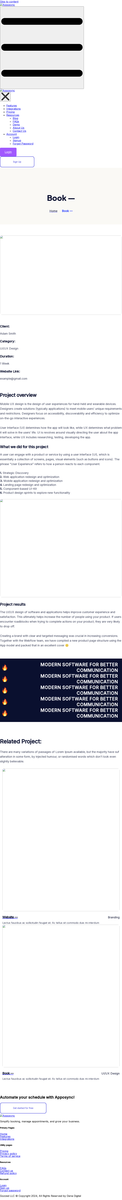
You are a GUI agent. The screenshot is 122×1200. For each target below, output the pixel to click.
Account (11, 134)
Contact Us (19, 131)
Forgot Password (23, 143)
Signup (17, 140)
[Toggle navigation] (42, 47)
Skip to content (9, 1)
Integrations (13, 108)
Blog (15, 118)
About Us (18, 127)
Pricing (10, 111)
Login (16, 137)
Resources (12, 115)
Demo (16, 124)
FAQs (16, 121)
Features (11, 105)
